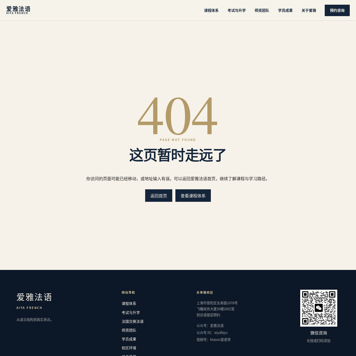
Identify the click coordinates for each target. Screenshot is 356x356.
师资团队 (262, 10)
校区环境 (129, 347)
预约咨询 (337, 10)
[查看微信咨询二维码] (318, 308)
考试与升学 (237, 10)
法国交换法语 (133, 321)
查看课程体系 (193, 195)
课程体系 (211, 10)
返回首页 (158, 195)
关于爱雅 (309, 10)
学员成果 (285, 10)
